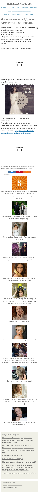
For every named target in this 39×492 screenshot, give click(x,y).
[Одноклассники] (27, 172)
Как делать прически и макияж (19, 11)
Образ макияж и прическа (11, 168)
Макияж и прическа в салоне (25, 168)
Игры (26, 14)
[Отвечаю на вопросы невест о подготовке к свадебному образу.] (19, 420)
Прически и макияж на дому (12, 14)
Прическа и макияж (19, 3)
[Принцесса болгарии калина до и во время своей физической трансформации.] (19, 214)
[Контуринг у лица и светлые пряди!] (19, 379)
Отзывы (33, 14)
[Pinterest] (19, 172)
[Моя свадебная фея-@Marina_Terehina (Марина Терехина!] (19, 235)
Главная (4, 7)
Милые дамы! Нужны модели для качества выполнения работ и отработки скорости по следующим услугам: (17, 440)
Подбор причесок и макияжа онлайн (15, 166)
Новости (12, 7)
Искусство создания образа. (12, 455)
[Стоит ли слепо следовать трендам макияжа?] (19, 337)
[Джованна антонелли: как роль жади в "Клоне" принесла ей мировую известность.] (19, 276)
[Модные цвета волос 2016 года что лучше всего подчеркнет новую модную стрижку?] (19, 255)
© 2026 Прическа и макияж (9, 482)
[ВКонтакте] (12, 172)
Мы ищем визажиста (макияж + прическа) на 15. (19, 462)
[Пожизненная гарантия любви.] (19, 319)
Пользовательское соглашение (15, 485)
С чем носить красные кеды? (12, 459)
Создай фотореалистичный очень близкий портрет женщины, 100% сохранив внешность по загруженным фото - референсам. (18, 467)
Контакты (5, 485)
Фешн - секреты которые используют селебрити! (19, 473)
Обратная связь (6, 489)
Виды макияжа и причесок (27, 7)
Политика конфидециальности (10, 487)
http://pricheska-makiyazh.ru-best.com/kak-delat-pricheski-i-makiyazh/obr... (17, 132)
